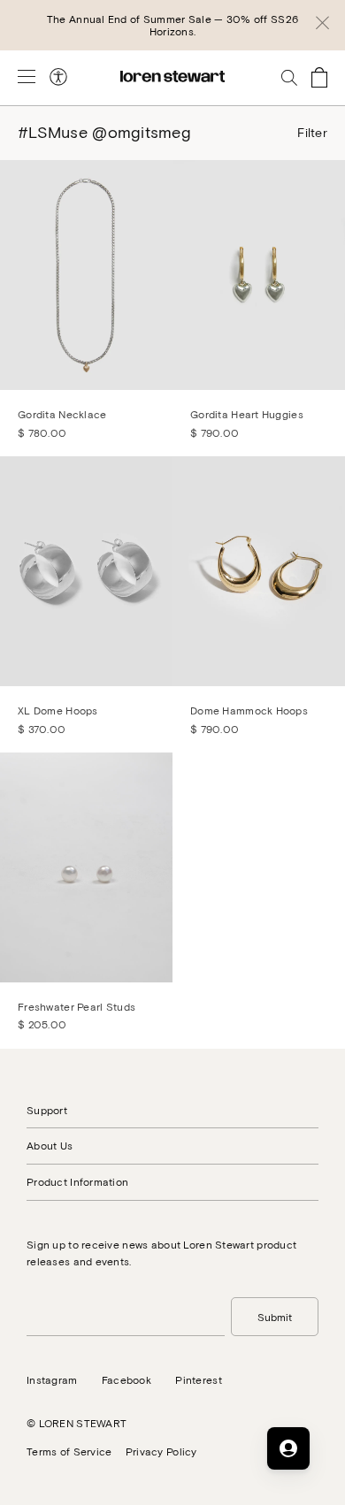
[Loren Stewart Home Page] (172, 76)
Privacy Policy (161, 1451)
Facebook (126, 1379)
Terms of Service (69, 1451)
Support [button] (47, 1110)
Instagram (52, 1379)
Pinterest (198, 1379)
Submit (274, 1316)
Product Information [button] (77, 1181)
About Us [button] (50, 1145)
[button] (322, 25)
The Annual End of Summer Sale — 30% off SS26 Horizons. (172, 24)
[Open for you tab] (288, 1448)
